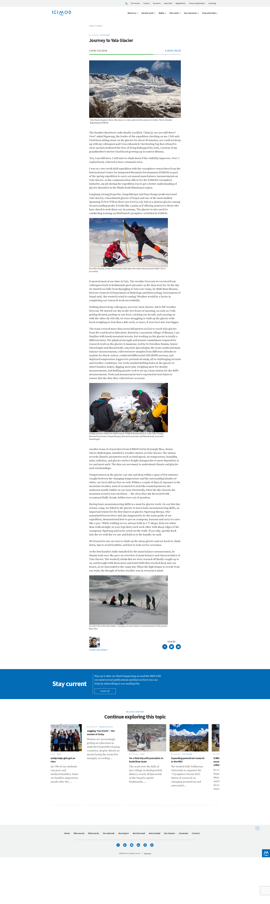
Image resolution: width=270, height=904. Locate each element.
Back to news (96, 26)
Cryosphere (105, 35)
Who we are (79, 833)
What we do (93, 833)
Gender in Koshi (73, 727)
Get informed (139, 833)
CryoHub (196, 754)
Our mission (135, 3)
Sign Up (105, 691)
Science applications (197, 3)
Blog (110, 754)
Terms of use (147, 853)
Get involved (154, 833)
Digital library (181, 3)
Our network (108, 833)
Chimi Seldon (97, 649)
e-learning (212, 3)
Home (67, 833)
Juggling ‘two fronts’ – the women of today (68, 732)
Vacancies (157, 3)
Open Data (168, 3)
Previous (50, 746)
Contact (146, 3)
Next (219, 746)
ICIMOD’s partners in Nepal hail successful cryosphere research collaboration (197, 761)
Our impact (123, 833)
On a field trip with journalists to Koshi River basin (113, 760)
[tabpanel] (72, 764)
